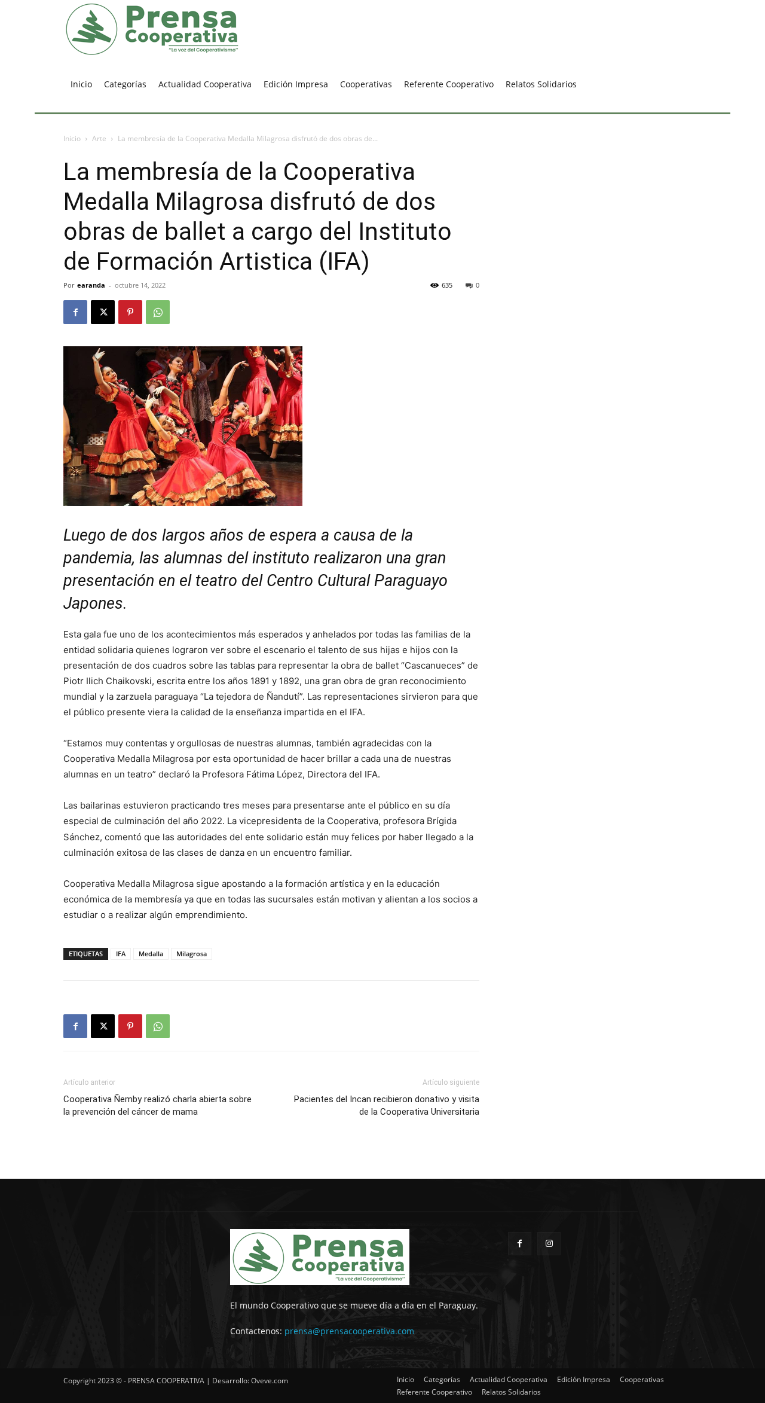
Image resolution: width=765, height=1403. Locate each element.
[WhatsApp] (158, 312)
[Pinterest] (130, 312)
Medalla (151, 953)
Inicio (72, 138)
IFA (121, 953)
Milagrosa (191, 953)
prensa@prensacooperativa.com (349, 1331)
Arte (99, 138)
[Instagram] (549, 1243)
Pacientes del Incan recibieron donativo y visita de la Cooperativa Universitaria (386, 1105)
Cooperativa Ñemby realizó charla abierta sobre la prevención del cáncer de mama (157, 1105)
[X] (103, 312)
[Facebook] (75, 312)
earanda (91, 284)
